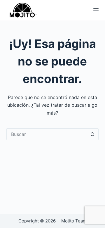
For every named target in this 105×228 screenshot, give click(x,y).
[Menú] (96, 10)
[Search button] (93, 134)
